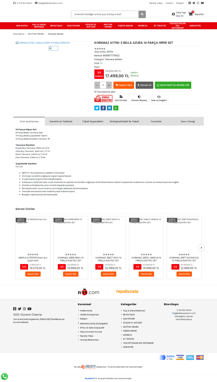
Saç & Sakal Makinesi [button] (39, 25)
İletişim (180, 3)
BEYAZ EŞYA (129, 314)
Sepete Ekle (125, 85)
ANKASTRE (128, 346)
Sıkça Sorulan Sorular (91, 331)
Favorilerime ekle (106, 91)
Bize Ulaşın (171, 304)
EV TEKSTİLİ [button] (160, 25)
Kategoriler (128, 304)
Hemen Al (145, 85)
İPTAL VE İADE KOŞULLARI (92, 327)
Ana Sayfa (22, 25)
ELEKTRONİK (129, 318)
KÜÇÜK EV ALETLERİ (132, 322)
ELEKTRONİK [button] (73, 25)
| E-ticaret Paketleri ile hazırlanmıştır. (108, 378)
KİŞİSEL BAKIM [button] (125, 25)
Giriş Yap (181, 12)
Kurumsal (84, 304)
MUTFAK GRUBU (131, 326)
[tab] (29, 121)
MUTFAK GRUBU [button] (108, 25)
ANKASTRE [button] (195, 25)
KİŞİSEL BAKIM (130, 330)
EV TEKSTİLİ (128, 338)
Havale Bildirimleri (89, 339)
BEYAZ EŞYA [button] (56, 25)
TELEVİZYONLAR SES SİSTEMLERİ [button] (177, 25)
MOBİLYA (127, 334)
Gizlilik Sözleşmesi (89, 314)
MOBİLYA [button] (142, 25)
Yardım (169, 3)
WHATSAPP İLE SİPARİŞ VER (174, 85)
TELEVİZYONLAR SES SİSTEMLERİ (138, 343)
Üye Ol (179, 15)
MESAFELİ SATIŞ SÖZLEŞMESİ (94, 323)
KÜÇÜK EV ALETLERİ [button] (91, 25)
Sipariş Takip (155, 3)
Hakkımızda (86, 310)
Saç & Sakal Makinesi (134, 310)
